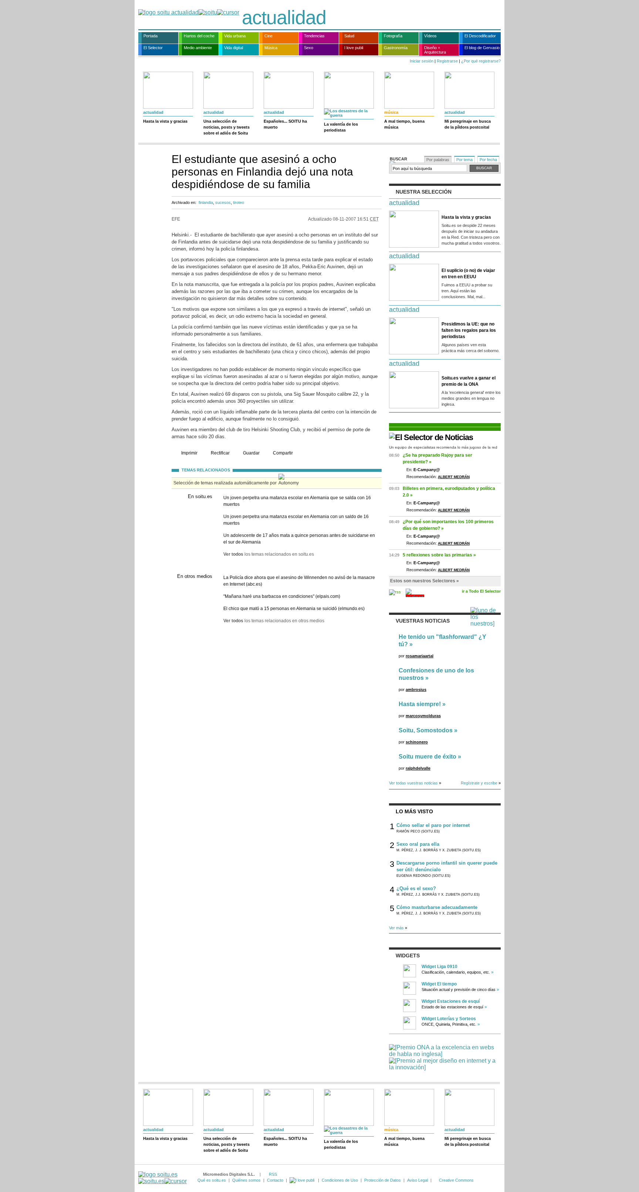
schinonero (417, 742)
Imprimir (189, 453)
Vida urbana (235, 36)
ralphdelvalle (418, 768)
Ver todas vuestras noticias (413, 783)
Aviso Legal (417, 1180)
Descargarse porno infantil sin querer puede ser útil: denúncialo (446, 866)
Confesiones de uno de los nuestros (436, 674)
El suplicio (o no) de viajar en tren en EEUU (468, 273)
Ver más (396, 928)
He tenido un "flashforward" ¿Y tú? (442, 640)
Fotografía (393, 36)
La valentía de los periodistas (341, 127)
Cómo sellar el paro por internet (433, 825)
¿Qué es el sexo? (416, 888)
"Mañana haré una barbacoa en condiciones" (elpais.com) (281, 596)
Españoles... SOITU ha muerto (285, 124)
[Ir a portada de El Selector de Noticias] (431, 437)
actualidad (284, 17)
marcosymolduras (423, 716)
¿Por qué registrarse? (481, 61)
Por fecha (488, 159)
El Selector (153, 47)
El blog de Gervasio (482, 47)
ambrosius (416, 689)
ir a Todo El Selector (481, 591)
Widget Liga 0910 (439, 966)
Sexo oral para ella (417, 844)
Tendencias (314, 36)
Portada (150, 36)
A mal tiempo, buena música (404, 124)
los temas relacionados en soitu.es (268, 554)
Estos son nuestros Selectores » (424, 580)
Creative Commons (456, 1180)
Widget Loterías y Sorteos (449, 1018)
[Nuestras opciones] (302, 1180)
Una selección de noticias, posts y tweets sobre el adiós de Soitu (226, 127)
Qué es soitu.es (211, 1180)
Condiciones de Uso (340, 1180)
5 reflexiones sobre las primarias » (439, 555)
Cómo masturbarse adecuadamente (436, 907)
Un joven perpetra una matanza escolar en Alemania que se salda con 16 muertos (297, 501)
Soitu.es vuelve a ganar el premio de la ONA (469, 381)
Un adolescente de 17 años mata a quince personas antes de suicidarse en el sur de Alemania (299, 539)
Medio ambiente (198, 47)
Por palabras (437, 159)
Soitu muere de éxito (427, 756)
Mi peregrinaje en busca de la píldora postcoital (467, 124)
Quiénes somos (246, 1180)
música (391, 112)
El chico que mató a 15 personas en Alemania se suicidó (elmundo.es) (294, 608)
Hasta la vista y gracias (165, 121)
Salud (349, 36)
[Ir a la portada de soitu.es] (162, 1177)
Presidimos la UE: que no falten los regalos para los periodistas (469, 330)
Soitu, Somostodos (426, 730)
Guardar (251, 453)
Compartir (283, 453)
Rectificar (220, 453)
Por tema (464, 159)
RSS (273, 1174)
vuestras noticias (423, 621)
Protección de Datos (382, 1180)
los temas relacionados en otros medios (273, 620)
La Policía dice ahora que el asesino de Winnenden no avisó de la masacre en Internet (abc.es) (299, 581)
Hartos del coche (199, 36)
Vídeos (430, 36)
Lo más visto (414, 811)
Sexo (308, 47)
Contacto (275, 1180)
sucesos (223, 202)
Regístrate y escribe (479, 783)
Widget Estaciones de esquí (451, 1001)
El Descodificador (480, 36)
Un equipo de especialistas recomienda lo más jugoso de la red (443, 447)
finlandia (206, 202)
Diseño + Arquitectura (435, 49)
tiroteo (238, 202)
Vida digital (233, 47)
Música (270, 47)
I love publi (353, 47)
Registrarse (447, 61)
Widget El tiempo (439, 984)
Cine (268, 36)
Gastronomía (396, 47)
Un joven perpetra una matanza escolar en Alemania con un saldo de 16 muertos (296, 520)
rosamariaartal (419, 656)
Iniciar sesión (421, 61)
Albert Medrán (454, 477)
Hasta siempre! (420, 704)
